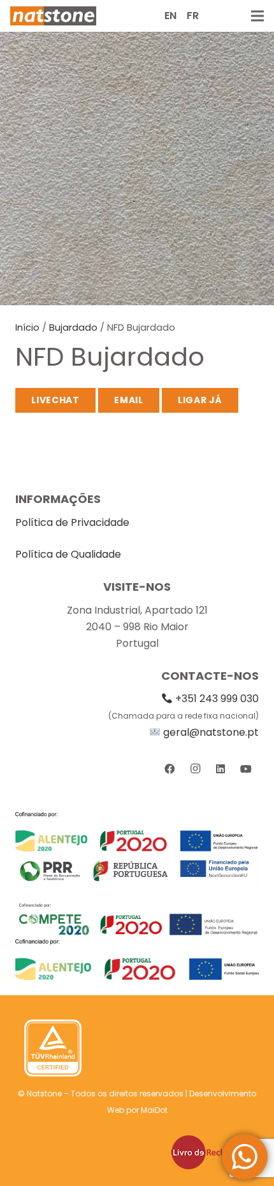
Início (27, 327)
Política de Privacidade (72, 522)
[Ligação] (53, 15)
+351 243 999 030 (217, 698)
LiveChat (55, 400)
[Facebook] (169, 769)
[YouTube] (246, 769)
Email (128, 400)
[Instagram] (195, 769)
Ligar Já (200, 400)
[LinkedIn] (220, 769)
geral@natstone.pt (211, 732)
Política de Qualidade (68, 554)
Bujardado (73, 327)
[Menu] (257, 16)
